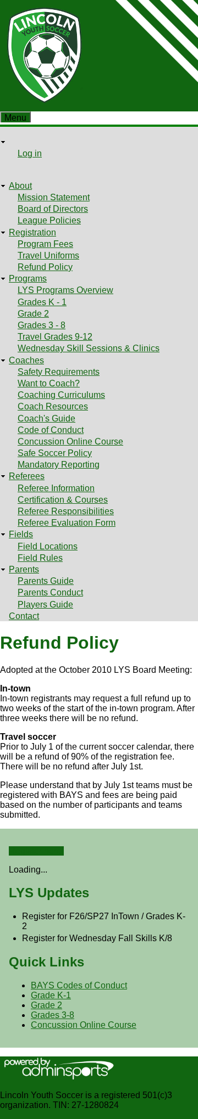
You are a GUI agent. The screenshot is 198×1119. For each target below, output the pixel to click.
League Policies (49, 220)
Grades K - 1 (42, 302)
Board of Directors (53, 208)
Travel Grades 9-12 (55, 336)
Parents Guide (46, 581)
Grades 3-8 (52, 1015)
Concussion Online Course (70, 441)
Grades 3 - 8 (41, 325)
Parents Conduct (50, 592)
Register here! (36, 851)
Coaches (26, 360)
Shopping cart (36, 165)
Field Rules (40, 558)
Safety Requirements (59, 371)
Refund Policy (45, 267)
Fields (21, 534)
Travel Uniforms (48, 255)
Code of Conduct (51, 430)
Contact (24, 616)
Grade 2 (33, 313)
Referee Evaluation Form (67, 522)
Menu (15, 117)
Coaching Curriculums (61, 395)
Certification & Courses (63, 499)
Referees (27, 476)
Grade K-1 (51, 995)
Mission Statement (54, 197)
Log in (30, 153)
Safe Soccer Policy (55, 453)
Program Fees (45, 244)
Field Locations (48, 546)
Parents (24, 569)
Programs (28, 278)
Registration (32, 232)
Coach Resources (53, 406)
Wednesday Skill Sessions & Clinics (89, 348)
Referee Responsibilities (66, 511)
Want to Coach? (49, 383)
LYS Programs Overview (65, 290)
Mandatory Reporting (59, 464)
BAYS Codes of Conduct (79, 985)
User (18, 142)
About (20, 185)
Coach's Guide (46, 418)
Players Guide (45, 604)
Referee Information (56, 488)
